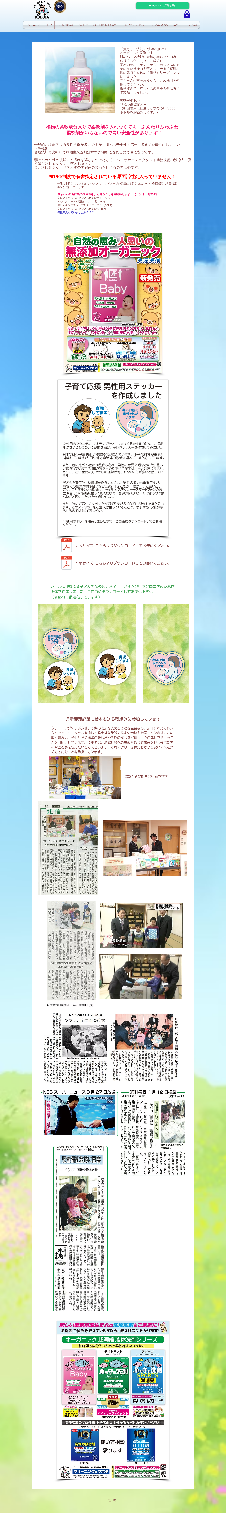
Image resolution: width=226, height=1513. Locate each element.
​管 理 (112, 1500)
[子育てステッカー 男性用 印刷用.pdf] (67, 545)
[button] (187, 14)
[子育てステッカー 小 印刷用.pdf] (67, 563)
